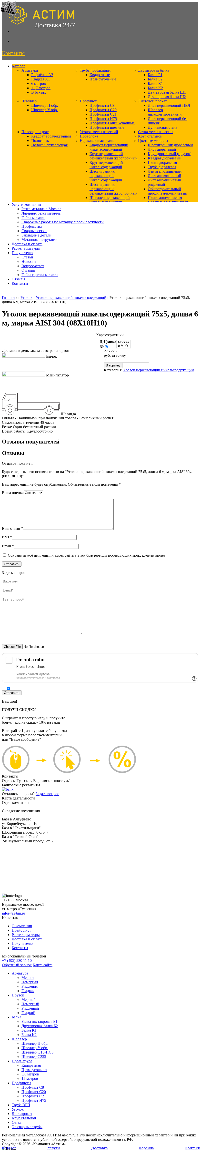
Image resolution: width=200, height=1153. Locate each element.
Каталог (18, 66)
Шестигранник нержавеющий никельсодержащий (106, 175)
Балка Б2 (155, 79)
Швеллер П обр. (44, 105)
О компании (22, 926)
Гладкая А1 (40, 79)
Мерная (27, 978)
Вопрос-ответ (32, 266)
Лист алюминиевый (164, 176)
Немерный (30, 1004)
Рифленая (29, 986)
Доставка (99, 1148)
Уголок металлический (99, 132)
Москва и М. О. (123, 344)
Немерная (29, 982)
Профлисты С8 (102, 105)
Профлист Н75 (33, 1100)
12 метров (29, 1078)
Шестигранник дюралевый (170, 145)
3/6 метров (30, 1074)
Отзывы (28, 270)
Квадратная (31, 1065)
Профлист (88, 101)
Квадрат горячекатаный (51, 136)
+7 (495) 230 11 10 (17, 960)
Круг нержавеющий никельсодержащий (106, 164)
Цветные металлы (153, 140)
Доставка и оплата (27, 244)
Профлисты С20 (103, 110)
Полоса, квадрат (35, 132)
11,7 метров (40, 88)
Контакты (20, 283)
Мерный (28, 999)
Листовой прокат (152, 101)
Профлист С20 (33, 1092)
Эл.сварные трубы (27, 1127)
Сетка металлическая (155, 132)
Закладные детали (36, 235)
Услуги (53, 1148)
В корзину (113, 365)
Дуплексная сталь (162, 127)
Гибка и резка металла (39, 275)
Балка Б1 (155, 75)
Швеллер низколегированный (165, 112)
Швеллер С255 (33, 1056)
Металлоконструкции (39, 239)
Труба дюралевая (162, 167)
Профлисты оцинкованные (112, 123)
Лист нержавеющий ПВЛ (169, 105)
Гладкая (27, 991)
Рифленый (30, 1008)
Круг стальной (150, 136)
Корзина (146, 1148)
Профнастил (31, 226)
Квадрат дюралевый (164, 158)
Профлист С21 (33, 1096)
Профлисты (21, 1083)
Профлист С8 (32, 1087)
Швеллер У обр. (44, 110)
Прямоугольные (103, 79)
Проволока (89, 136)
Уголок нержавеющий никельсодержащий (71, 298)
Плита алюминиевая (165, 198)
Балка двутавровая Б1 (39, 1021)
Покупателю (22, 253)
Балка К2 (155, 88)
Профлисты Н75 (103, 119)
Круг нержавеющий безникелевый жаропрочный (114, 156)
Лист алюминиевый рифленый (164, 182)
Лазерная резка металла (40, 213)
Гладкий (28, 1013)
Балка (16, 1017)
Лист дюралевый (162, 149)
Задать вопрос (47, 794)
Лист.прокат (22, 1114)
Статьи (27, 257)
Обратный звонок (17, 965)
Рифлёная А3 (42, 75)
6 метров (38, 83)
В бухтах (38, 92)
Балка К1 (155, 83)
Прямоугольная (34, 1070)
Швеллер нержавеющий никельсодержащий (110, 200)
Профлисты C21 (103, 114)
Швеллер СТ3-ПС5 (37, 1052)
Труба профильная (95, 70)
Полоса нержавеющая (49, 145)
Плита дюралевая (162, 162)
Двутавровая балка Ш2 (167, 97)
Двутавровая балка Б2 (39, 1026)
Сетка (16, 1122)
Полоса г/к (40, 140)
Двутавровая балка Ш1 (167, 92)
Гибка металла (33, 218)
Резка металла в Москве (41, 209)
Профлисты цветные (107, 127)
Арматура (29, 70)
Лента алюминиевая (164, 171)
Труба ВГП (21, 1105)
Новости (28, 261)
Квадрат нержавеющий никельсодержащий (109, 147)
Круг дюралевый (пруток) (169, 154)
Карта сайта (42, 965)
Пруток (18, 995)
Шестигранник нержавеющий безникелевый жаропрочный (114, 188)
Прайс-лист (21, 930)
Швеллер (29, 101)
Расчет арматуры (26, 248)
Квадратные (100, 75)
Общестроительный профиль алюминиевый (167, 191)
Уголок (26, 298)
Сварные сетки (34, 231)
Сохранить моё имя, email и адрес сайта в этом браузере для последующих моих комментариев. (87, 555)
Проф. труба (22, 1061)
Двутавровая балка (153, 70)
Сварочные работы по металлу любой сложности (62, 222)
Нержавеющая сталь (96, 140)
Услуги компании (26, 204)
